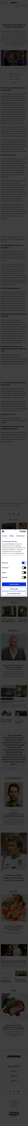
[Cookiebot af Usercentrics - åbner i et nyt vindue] (19, 531)
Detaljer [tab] (11, 536)
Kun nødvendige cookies (14, 593)
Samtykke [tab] (4, 536)
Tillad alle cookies (14, 584)
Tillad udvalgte (14, 588)
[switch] (24, 567)
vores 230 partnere (10, 544)
